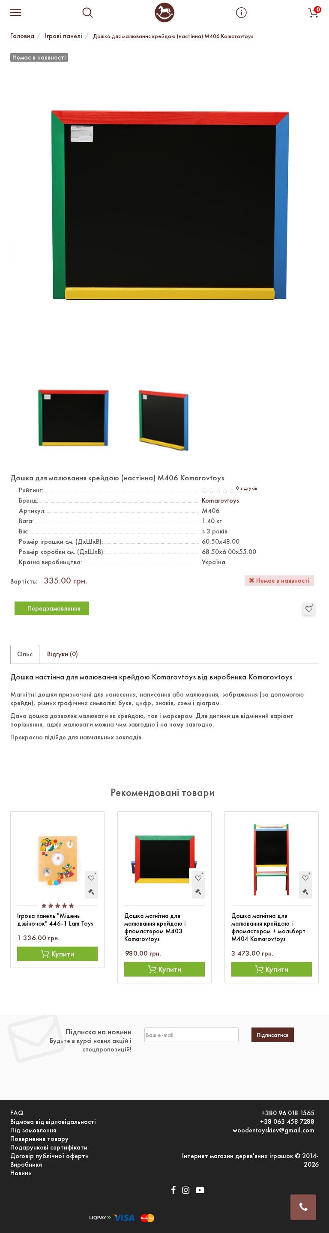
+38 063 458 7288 (287, 1121)
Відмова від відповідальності (53, 1121)
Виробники (26, 1164)
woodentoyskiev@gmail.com (273, 1130)
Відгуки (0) (62, 653)
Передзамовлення (54, 608)
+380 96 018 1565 (287, 1113)
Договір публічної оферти (49, 1156)
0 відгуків (246, 488)
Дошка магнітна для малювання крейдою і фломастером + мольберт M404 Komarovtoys (268, 927)
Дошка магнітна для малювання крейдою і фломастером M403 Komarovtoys (154, 927)
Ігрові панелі (63, 35)
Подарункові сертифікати (48, 1147)
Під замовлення (33, 1130)
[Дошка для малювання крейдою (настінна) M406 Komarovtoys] (71, 417)
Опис (25, 653)
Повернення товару (39, 1139)
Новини (21, 1173)
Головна (22, 35)
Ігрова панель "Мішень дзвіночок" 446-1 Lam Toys (55, 919)
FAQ (17, 1113)
